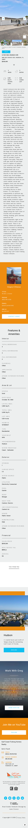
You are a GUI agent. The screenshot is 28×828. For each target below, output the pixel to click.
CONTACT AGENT (14, 316)
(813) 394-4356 (8, 758)
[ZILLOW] (22, 798)
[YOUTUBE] (9, 798)
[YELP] (14, 798)
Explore (14, 650)
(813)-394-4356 (6, 299)
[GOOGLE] (18, 798)
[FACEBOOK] (5, 798)
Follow (14, 732)
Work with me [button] (14, 707)
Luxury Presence (14, 809)
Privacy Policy (21, 817)
